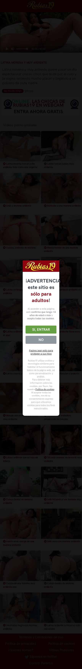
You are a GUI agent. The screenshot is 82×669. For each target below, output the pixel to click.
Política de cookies (44, 389)
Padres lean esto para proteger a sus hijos (41, 352)
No (41, 340)
